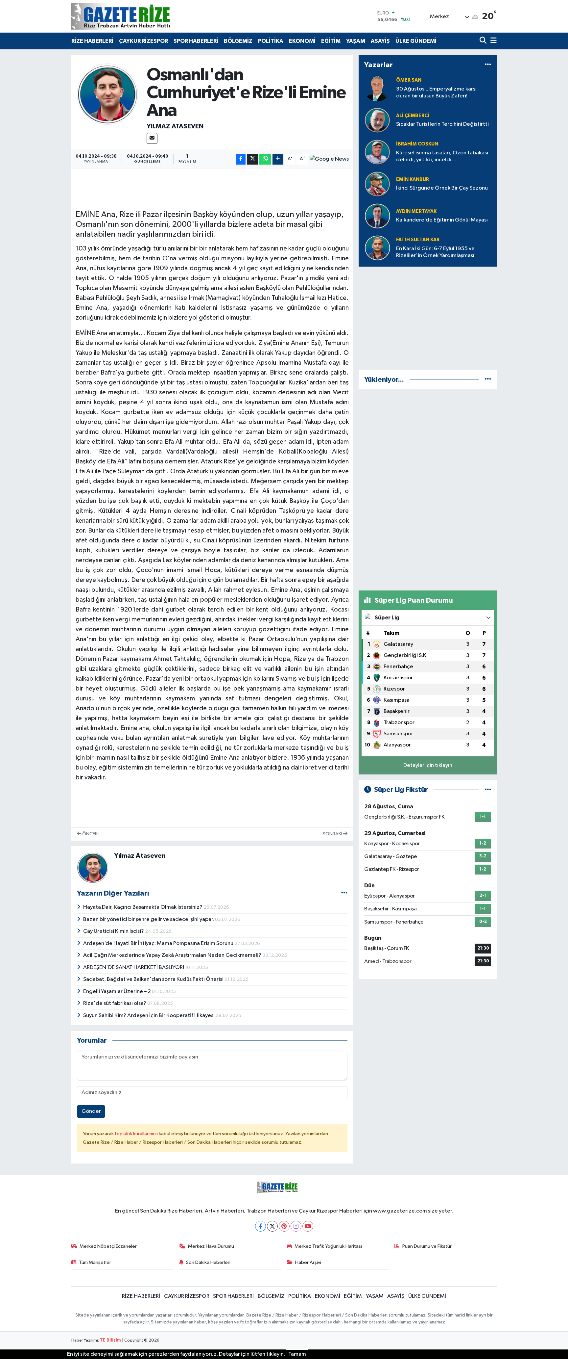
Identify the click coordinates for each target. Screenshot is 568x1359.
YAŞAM (355, 41)
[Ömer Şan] (377, 88)
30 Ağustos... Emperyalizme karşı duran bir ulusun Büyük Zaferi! (436, 92)
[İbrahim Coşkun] (377, 152)
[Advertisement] (428, 318)
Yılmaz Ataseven (175, 126)
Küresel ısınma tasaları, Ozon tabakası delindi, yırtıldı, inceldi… (442, 156)
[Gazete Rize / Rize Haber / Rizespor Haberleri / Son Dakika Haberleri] (137, 16)
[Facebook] (260, 1226)
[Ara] (484, 41)
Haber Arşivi (308, 1262)
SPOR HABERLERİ (196, 41)
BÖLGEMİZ (238, 41)
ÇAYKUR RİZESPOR (143, 41)
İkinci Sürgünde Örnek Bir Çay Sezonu (442, 188)
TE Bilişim (110, 1340)
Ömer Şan (408, 80)
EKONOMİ (302, 41)
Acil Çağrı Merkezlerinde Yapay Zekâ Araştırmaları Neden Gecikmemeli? (172, 955)
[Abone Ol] (329, 159)
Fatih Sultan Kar (417, 239)
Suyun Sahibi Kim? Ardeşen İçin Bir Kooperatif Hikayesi (149, 1015)
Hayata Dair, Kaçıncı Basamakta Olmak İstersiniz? (143, 907)
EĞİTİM (331, 41)
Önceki (90, 833)
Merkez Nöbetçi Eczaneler (108, 1246)
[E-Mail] (152, 138)
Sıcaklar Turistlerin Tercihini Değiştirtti (442, 124)
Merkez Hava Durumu (211, 1246)
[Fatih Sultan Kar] (377, 247)
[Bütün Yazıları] (344, 893)
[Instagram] (296, 1226)
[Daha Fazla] (277, 159)
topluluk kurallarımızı (137, 1133)
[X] (272, 1226)
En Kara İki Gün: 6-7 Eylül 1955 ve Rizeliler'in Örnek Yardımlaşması (435, 252)
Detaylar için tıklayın (427, 765)
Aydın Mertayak (416, 211)
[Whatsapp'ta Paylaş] (265, 159)
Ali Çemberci (412, 115)
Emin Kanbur (412, 179)
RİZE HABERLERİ (92, 41)
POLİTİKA (270, 41)
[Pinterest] (284, 1226)
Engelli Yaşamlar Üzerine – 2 (117, 991)
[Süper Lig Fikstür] (488, 790)
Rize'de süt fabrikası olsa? (115, 1003)
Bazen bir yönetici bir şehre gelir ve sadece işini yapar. (149, 919)
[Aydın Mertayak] (377, 216)
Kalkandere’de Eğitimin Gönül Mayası (442, 220)
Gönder (91, 1111)
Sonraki (333, 833)
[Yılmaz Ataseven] (107, 94)
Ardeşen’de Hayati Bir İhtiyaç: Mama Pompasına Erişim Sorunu (158, 943)
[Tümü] (488, 65)
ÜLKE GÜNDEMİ (416, 41)
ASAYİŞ (380, 41)
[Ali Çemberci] (377, 120)
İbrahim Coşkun (417, 144)
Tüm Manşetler (95, 1262)
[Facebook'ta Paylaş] (241, 159)
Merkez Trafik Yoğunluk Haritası (328, 1246)
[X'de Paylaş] (252, 159)
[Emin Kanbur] (377, 184)
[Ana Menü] (492, 41)
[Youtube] (307, 1226)
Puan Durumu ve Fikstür (427, 1246)
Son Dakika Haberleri (208, 1262)
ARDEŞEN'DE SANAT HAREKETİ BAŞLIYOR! (134, 967)
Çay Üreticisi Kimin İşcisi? (114, 931)
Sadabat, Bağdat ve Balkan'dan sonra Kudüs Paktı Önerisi (154, 979)
